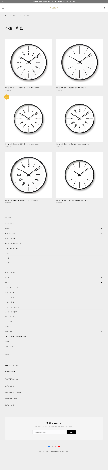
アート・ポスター (16, 297)
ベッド (7, 268)
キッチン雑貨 (15, 302)
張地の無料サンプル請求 (13, 392)
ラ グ (7, 277)
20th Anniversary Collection (15, 336)
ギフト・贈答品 (10, 238)
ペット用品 (9, 322)
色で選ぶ (8, 341)
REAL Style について (12, 365)
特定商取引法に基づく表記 (57, 451)
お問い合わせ (9, 386)
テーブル (8, 263)
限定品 (7, 228)
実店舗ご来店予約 (11, 399)
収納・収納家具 (16, 272)
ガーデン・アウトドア (12, 287)
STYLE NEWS (9, 346)
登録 (71, 432)
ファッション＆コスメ (12, 307)
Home (7, 15)
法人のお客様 (9, 405)
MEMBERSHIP (10, 378)
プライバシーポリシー (44, 451)
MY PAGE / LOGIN (12, 379)
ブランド (8, 326)
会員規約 (66, 451)
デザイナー (16, 15)
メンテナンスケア (11, 312)
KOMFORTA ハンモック (13, 243)
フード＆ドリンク (11, 317)
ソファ (11, 253)
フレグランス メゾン (12, 248)
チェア (8, 258)
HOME (7, 359)
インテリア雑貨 (15, 292)
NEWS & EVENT (10, 371)
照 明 (7, 282)
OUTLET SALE (10, 233)
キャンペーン (9, 223)
